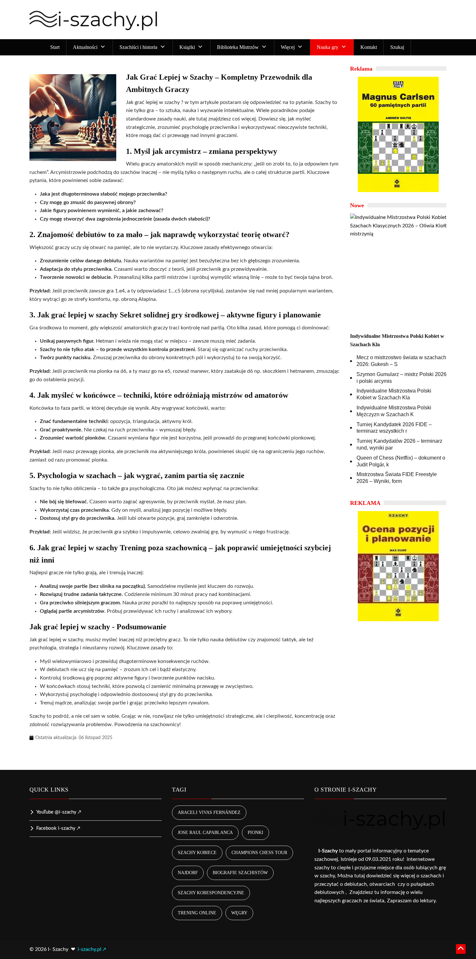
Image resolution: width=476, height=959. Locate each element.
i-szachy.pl (89, 949)
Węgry (239, 912)
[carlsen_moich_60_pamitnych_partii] (398, 134)
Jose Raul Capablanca (205, 832)
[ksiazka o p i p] (398, 566)
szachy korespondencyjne (211, 892)
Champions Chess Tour (259, 852)
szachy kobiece (197, 852)
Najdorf (188, 872)
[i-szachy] (94, 19)
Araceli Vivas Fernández (209, 812)
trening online (197, 912)
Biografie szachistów (240, 872)
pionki (255, 832)
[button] (89, 47)
